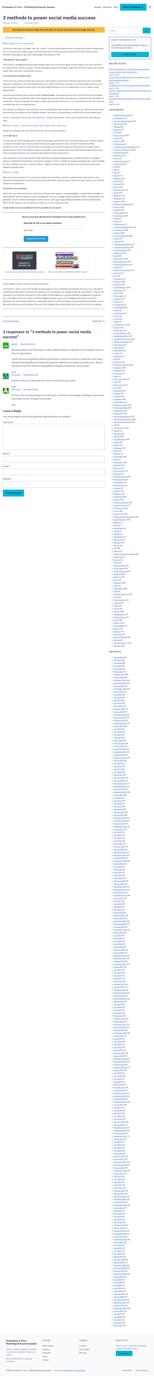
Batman (14, 344)
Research (117, 543)
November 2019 (120, 890)
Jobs (115, 382)
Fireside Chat (119, 305)
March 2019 (118, 913)
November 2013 (120, 1096)
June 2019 (118, 904)
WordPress (68, 1370)
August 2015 (118, 1036)
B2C (115, 170)
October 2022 (119, 789)
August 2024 (118, 726)
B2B (115, 167)
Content (117, 233)
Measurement (119, 428)
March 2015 (118, 1050)
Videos (116, 623)
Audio (116, 158)
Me (115, 425)
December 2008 (120, 1265)
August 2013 (118, 1105)
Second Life (118, 557)
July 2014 (117, 1073)
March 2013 (118, 1119)
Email (6, 466)
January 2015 (119, 1056)
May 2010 (117, 1216)
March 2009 (118, 1257)
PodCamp (117, 494)
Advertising (118, 124)
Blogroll (117, 181)
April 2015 (118, 1047)
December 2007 (120, 1300)
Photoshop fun (119, 485)
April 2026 (118, 669)
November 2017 (120, 958)
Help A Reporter (21, 147)
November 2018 (120, 924)
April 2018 (118, 944)
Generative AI (119, 325)
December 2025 (120, 680)
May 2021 (117, 838)
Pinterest (117, 488)
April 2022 (118, 806)
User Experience (120, 617)
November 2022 (120, 786)
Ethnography (118, 296)
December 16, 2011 (27, 344)
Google (116, 327)
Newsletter (118, 462)
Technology (118, 588)
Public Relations (120, 520)
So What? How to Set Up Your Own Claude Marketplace (129, 85)
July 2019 (117, 901)
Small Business (119, 565)
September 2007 (120, 1308)
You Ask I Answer (120, 643)
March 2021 (118, 844)
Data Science (119, 259)
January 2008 (119, 1297)
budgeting (117, 198)
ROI (115, 548)
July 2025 (117, 695)
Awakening (118, 164)
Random (117, 522)
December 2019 (120, 887)
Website (7, 478)
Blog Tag (117, 175)
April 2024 (118, 738)
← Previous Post (11, 321)
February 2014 (119, 1087)
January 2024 (119, 746)
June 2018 (118, 938)
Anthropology (119, 144)
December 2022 (120, 783)
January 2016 (119, 1021)
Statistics (117, 577)
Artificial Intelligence (122, 150)
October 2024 (119, 720)
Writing (116, 640)
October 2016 (119, 996)
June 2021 (118, 835)
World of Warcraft (120, 637)
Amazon (117, 138)
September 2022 (120, 792)
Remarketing (118, 537)
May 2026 (117, 666)
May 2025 (117, 700)
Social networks (120, 571)
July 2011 (117, 1176)
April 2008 (118, 1288)
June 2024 (118, 732)
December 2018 (120, 921)
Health (116, 353)
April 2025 (118, 703)
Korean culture (119, 385)
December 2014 (120, 1059)
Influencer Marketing (122, 365)
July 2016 (117, 1004)
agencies (117, 130)
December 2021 (120, 818)
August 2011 (118, 1173)
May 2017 (117, 976)
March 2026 (118, 672)
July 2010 (117, 1211)
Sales (116, 551)
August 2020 (118, 864)
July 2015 (117, 1039)
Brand (116, 193)
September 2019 (120, 895)
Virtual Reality (119, 626)
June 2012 (118, 1145)
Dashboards (118, 253)
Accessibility (119, 118)
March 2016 (118, 1016)
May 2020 (117, 872)
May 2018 (117, 941)
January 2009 (119, 1262)
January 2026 (119, 677)
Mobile (116, 442)
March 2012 (118, 1153)
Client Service (119, 216)
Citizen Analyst (119, 213)
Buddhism (118, 196)
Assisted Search (120, 152)
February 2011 (119, 1191)
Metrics (116, 436)
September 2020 (120, 861)
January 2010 (119, 1228)
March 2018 (118, 947)
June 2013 (118, 1110)
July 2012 (117, 1142)
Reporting (117, 540)
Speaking (117, 574)
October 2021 (119, 824)
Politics (116, 500)
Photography (118, 482)
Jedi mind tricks (120, 379)
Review (116, 545)
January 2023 (119, 781)
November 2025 (120, 683)
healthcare (118, 356)
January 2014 (119, 1090)
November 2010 (120, 1199)
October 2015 (119, 1030)
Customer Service (120, 250)
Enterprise (118, 290)
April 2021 (118, 841)
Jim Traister (16, 375)
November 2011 (120, 1165)
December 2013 (120, 1093)
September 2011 (120, 1171)
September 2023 (120, 758)
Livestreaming (119, 402)
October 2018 (119, 927)
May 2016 (117, 1010)
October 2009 (119, 1237)
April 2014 (118, 1082)
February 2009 (119, 1259)
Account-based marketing (123, 121)
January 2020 (119, 884)
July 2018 (117, 935)
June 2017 (118, 973)
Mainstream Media (121, 408)
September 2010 (120, 1205)
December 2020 (120, 852)
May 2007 (117, 1320)
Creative (117, 241)
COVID (116, 239)
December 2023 (120, 749)
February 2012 (119, 1156)
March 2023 (118, 775)
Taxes (116, 586)
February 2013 (119, 1122)
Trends (116, 608)
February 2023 (119, 778)
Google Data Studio (121, 336)
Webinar (117, 632)
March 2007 (118, 1325)
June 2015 (118, 1041)
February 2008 (119, 1294)
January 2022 (119, 815)
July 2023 (117, 763)
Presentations (119, 508)
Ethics (116, 293)
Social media (118, 568)
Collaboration (119, 224)
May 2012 (117, 1148)
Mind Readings (119, 439)
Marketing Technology (122, 422)
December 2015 (120, 1024)
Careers (117, 207)
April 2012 (118, 1151)
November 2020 (120, 855)
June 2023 (118, 766)
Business (117, 201)
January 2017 (119, 987)
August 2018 (118, 933)
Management (119, 411)
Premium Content (120, 505)
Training (117, 603)
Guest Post (118, 350)
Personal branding (120, 477)
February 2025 (119, 709)
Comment (8, 422)
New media (118, 457)
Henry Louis (16, 389)
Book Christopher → (133, 7)
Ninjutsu (117, 465)
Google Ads (118, 330)
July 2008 (117, 1280)
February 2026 (119, 674)
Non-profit (118, 468)
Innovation (118, 368)
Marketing (117, 414)
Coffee (116, 221)
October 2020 (119, 858)
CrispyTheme (80, 1370)
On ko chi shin (119, 471)
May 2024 (117, 735)
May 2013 (117, 1113)
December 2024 (120, 715)
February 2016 (119, 1019)
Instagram (118, 370)
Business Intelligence (122, 204)
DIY (115, 276)
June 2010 (118, 1214)
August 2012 (118, 1139)
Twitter (116, 611)
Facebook (117, 299)
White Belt (118, 634)
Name (6, 453)
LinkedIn (117, 396)
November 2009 (120, 1234)
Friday (116, 310)
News (116, 459)
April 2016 (118, 1013)
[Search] (147, 30)
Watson (116, 629)
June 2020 (118, 870)
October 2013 (119, 1099)
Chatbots (117, 210)
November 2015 (120, 1027)
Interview (117, 373)
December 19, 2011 (30, 389)
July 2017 (117, 970)
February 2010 (119, 1225)
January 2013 (119, 1125)
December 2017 (120, 956)
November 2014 (120, 1062)
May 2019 (117, 907)
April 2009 (118, 1254)
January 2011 (119, 1194)
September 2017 (120, 964)
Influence (117, 362)
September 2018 (120, 930)
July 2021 (117, 832)
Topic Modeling (119, 600)
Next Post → (99, 321)
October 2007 (119, 1305)
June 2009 (118, 1248)
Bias (115, 173)
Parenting (117, 474)
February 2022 (119, 812)
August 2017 (118, 967)
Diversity (117, 273)
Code (116, 219)
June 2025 (118, 697)
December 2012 (120, 1128)
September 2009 (120, 1239)
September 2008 (120, 1274)
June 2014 (118, 1076)
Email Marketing (120, 287)
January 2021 (119, 849)
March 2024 (118, 740)
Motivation (118, 448)
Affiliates (117, 127)
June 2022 (118, 801)
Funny (116, 316)
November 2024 (120, 717)
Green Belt (118, 348)
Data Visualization (120, 262)
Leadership (118, 391)
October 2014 (119, 1065)
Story (116, 580)
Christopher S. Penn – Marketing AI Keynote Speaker (28, 7)
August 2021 (118, 829)
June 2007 (118, 1317)
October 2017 (119, 961)
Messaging (118, 434)
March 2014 (118, 1085)
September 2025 (120, 689)
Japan (116, 376)
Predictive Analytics (121, 502)
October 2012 (119, 1133)
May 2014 (117, 1079)
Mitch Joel (7, 51)
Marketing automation (122, 416)
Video (116, 620)
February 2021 (119, 847)
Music (116, 451)
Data (115, 256)
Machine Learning (120, 405)
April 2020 (118, 875)
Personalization (120, 479)
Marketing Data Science (122, 419)
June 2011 (118, 1179)
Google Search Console (122, 339)
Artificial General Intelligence (125, 147)
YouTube (117, 646)
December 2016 (120, 990)
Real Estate (118, 528)
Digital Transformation (122, 270)
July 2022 (117, 798)
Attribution (118, 155)
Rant (115, 525)
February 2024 (119, 743)
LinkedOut (118, 399)
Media (116, 431)
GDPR (116, 322)
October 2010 (119, 1202)
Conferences (119, 230)
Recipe (116, 531)
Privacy (116, 511)
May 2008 (117, 1285)
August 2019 (118, 898)
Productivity (118, 514)
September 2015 (120, 1033)
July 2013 (117, 1108)
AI (115, 132)
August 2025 (118, 692)
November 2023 (120, 752)
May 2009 (117, 1251)
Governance (118, 345)
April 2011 (118, 1185)
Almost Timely (119, 135)
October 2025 (119, 686)
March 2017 (118, 981)
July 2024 (117, 729)
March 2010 (118, 1222)
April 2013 (118, 1116)
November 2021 (120, 821)
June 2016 (118, 1007)
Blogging (117, 178)
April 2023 (118, 772)
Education (117, 284)
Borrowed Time (119, 190)
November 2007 (120, 1303)
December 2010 (120, 1196)
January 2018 (119, 953)
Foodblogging (119, 307)
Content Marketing (121, 236)
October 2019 (119, 892)
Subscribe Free (130, 54)
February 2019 (119, 915)
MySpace (117, 454)
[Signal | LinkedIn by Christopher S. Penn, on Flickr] (11, 172)
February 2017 (119, 984)
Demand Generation (121, 264)
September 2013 (120, 1102)
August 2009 (118, 1242)
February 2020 (119, 881)
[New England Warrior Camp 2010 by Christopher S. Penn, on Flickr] (18, 43)
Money (116, 445)
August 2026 (118, 657)
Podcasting (118, 497)
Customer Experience (122, 247)
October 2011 (119, 1168)
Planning (117, 491)
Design (116, 267)
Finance (117, 302)
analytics (117, 141)
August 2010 (118, 1208)
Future (116, 319)
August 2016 (118, 1001)
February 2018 (119, 950)
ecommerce (118, 279)
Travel (116, 606)
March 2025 (118, 706)
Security (117, 560)
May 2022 (117, 803)
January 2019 (119, 918)
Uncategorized (119, 614)
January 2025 (119, 712)
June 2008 (118, 1282)
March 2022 (118, 809)
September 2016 (120, 999)
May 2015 (117, 1044)
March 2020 (118, 878)
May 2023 (117, 769)
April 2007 (118, 1323)
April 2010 (118, 1219)
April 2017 (118, 978)
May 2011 (117, 1182)
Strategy (117, 583)
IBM (115, 359)
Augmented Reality (121, 161)
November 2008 (120, 1268)
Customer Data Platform (123, 244)
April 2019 (118, 910)
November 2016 (120, 993)
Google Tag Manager (121, 342)
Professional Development (124, 517)
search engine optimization (124, 554)
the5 (115, 591)
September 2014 (120, 1067)
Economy (117, 282)
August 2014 (118, 1070)
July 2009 (117, 1245)
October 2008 (119, 1271)
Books (116, 187)
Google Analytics (120, 333)
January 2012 (119, 1159)
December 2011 (120, 1162)
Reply (14, 372)
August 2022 (118, 795)
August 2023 (118, 760)
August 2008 (118, 1277)
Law (115, 388)
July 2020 (117, 867)
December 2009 (120, 1231)
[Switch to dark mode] (150, 7)
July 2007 (117, 1314)
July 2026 (117, 660)
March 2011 (118, 1188)
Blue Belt (117, 184)
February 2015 (119, 1053)
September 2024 (120, 723)
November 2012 (120, 1130)
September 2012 (120, 1136)
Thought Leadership (121, 594)
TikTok (116, 597)
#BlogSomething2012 (122, 115)
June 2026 (118, 663)
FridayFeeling (119, 313)
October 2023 (119, 755)
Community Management (123, 227)
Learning (117, 393)
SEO (115, 563)
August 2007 (118, 1311)
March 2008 (118, 1291)
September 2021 (120, 826)
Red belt (117, 534)
